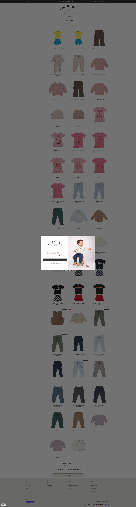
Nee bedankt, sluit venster (55, 263)
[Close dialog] (93, 237)
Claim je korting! (55, 260)
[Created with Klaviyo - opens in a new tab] (68, 270)
